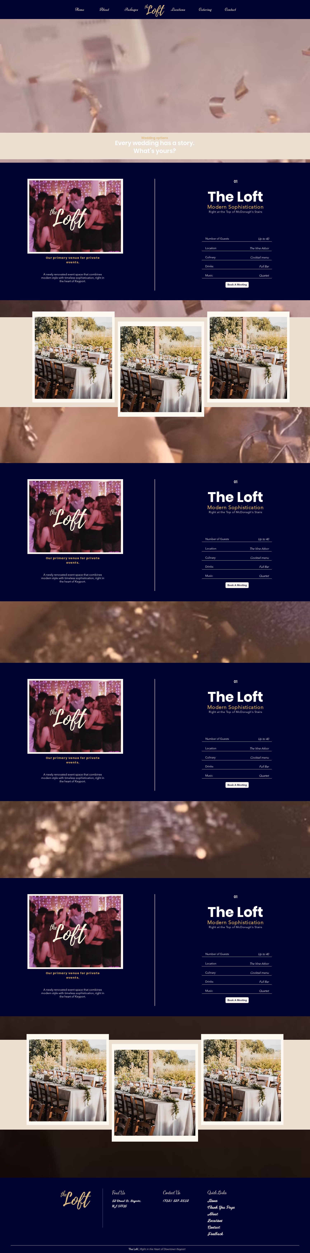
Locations (214, 1220)
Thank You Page (216, 1207)
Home (212, 1200)
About (212, 1213)
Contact (213, 1227)
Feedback (215, 1233)
